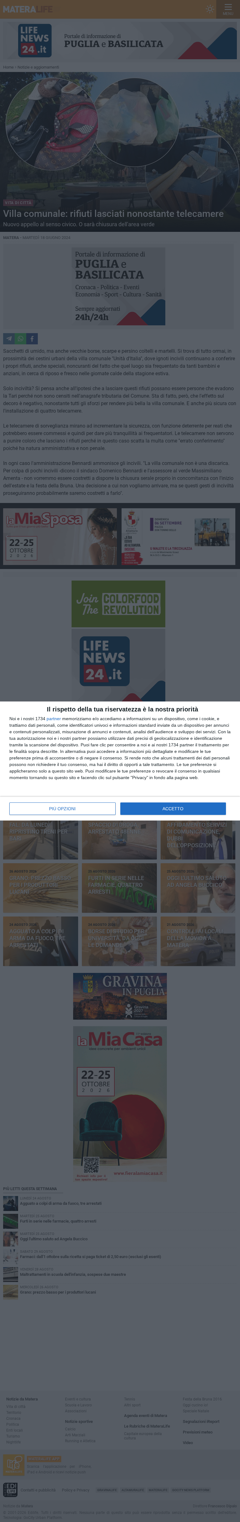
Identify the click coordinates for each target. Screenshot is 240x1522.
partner (54, 718)
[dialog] (120, 761)
